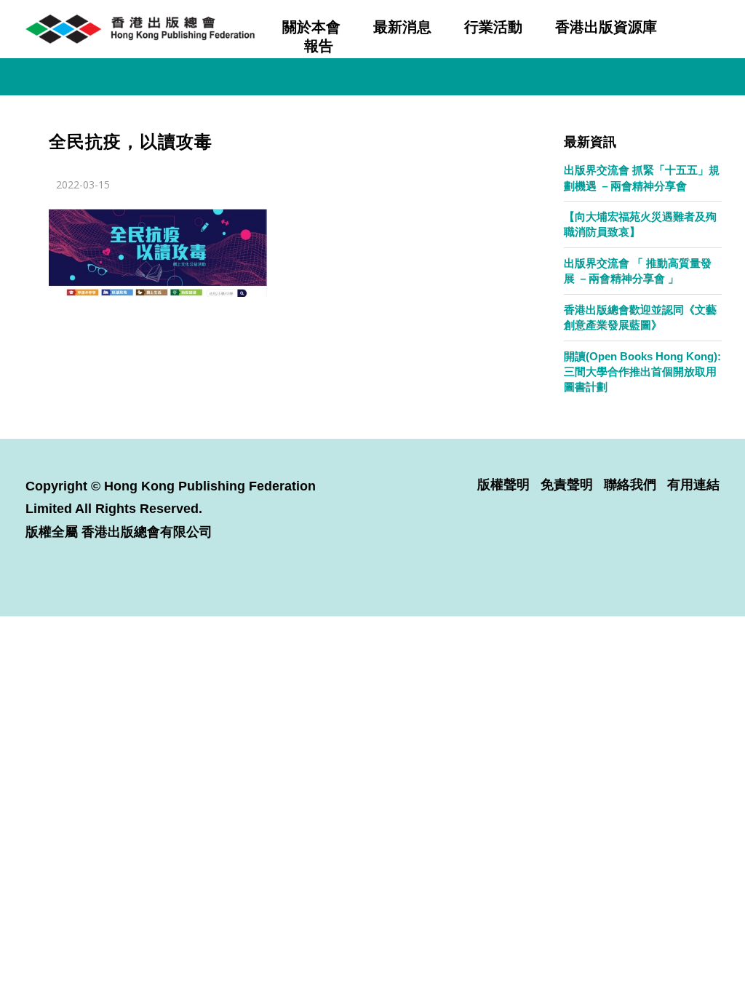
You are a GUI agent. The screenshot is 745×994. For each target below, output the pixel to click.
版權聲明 (503, 484)
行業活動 (493, 27)
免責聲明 (567, 484)
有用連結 (693, 484)
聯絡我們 (630, 484)
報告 (318, 46)
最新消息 (402, 27)
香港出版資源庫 (606, 27)
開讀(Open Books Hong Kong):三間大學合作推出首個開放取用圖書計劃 (642, 372)
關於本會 (311, 27)
